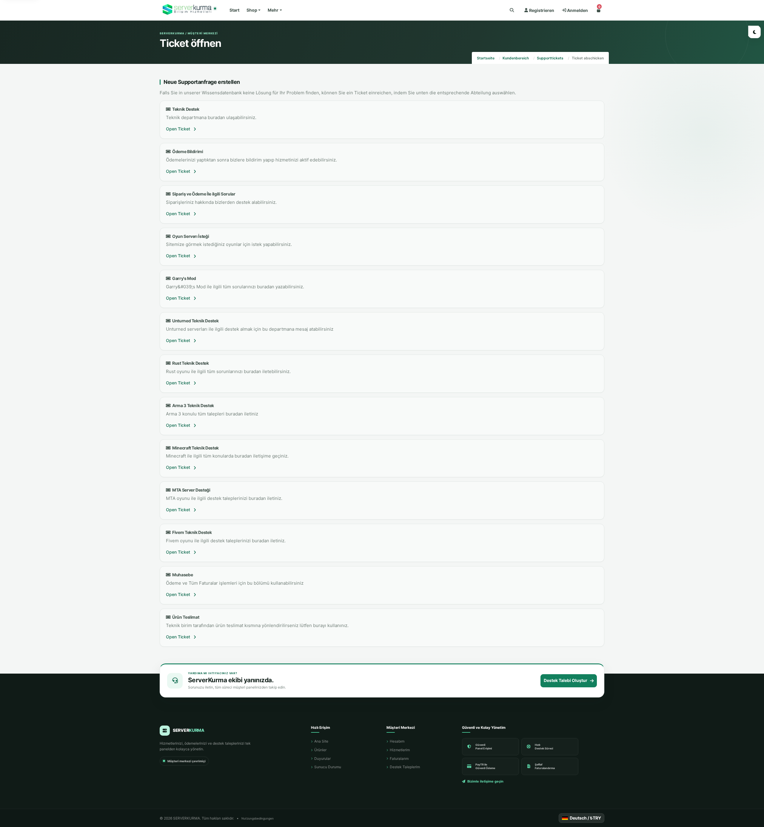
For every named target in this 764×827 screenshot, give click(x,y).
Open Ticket (178, 128)
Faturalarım (399, 758)
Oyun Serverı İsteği (190, 236)
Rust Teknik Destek (190, 363)
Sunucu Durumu (327, 767)
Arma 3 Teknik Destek (192, 405)
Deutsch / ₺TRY (585, 817)
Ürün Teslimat (185, 617)
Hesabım (397, 741)
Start (234, 10)
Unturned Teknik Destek (194, 320)
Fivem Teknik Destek (191, 532)
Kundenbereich (516, 58)
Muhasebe (182, 574)
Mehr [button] (273, 10)
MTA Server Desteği (190, 489)
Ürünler (320, 750)
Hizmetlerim (400, 750)
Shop (252, 10)
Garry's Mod (183, 278)
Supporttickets (550, 58)
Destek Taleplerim (405, 767)
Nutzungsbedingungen (257, 818)
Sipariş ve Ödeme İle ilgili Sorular (203, 193)
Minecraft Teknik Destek (195, 447)
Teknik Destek (185, 109)
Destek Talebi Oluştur (565, 680)
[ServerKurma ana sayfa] (188, 10)
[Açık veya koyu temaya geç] (754, 32)
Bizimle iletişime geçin (485, 781)
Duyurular (322, 758)
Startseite (486, 58)
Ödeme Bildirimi (187, 151)
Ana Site (321, 741)
